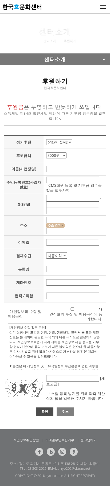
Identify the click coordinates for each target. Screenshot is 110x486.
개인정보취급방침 (26, 440)
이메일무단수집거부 (59, 440)
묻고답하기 (89, 440)
